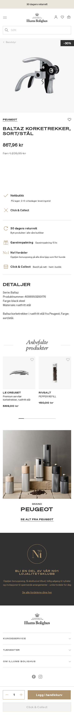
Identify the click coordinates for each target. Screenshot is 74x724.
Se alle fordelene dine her (37, 592)
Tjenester (11, 649)
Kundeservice (14, 638)
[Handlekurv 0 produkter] (68, 17)
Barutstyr (11, 42)
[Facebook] (34, 677)
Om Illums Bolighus (19, 661)
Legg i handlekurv (49, 695)
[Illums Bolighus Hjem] (37, 17)
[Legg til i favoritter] (32, 359)
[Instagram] (40, 677)
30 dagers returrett (37, 4)
